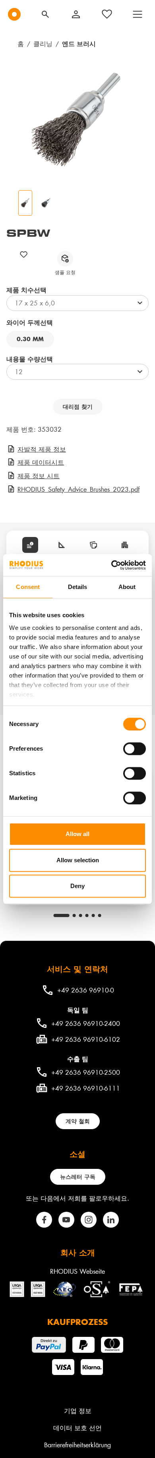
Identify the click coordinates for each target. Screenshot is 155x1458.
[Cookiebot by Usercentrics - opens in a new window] (111, 565)
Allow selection (77, 860)
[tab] (30, 545)
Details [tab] (77, 586)
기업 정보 (77, 1410)
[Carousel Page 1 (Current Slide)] (62, 915)
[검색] (45, 14)
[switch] (134, 748)
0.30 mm (30, 339)
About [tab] (127, 586)
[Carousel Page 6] (99, 915)
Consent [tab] (28, 586)
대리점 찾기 (78, 406)
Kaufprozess (77, 1322)
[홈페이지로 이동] (14, 14)
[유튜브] (66, 1220)
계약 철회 (78, 1121)
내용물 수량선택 (29, 359)
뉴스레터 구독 (77, 1176)
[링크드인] (111, 1220)
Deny (77, 886)
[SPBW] (77, 120)
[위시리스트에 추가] (23, 254)
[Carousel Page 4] (87, 915)
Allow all (77, 833)
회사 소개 (77, 1252)
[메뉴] (137, 14)
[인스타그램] (89, 1220)
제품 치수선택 (26, 290)
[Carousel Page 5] (93, 915)
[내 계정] (76, 14)
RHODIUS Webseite (77, 1271)
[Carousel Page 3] (80, 915)
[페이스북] (44, 1220)
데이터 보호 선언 (77, 1427)
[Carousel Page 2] (74, 915)
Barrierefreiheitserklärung (77, 1444)
